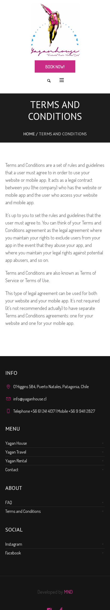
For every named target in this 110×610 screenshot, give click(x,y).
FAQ (8, 502)
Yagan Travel (15, 452)
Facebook (13, 553)
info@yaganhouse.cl (29, 399)
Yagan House (16, 443)
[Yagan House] (55, 29)
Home (29, 133)
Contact (11, 469)
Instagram (13, 544)
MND (68, 592)
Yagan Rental (16, 460)
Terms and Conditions (23, 511)
